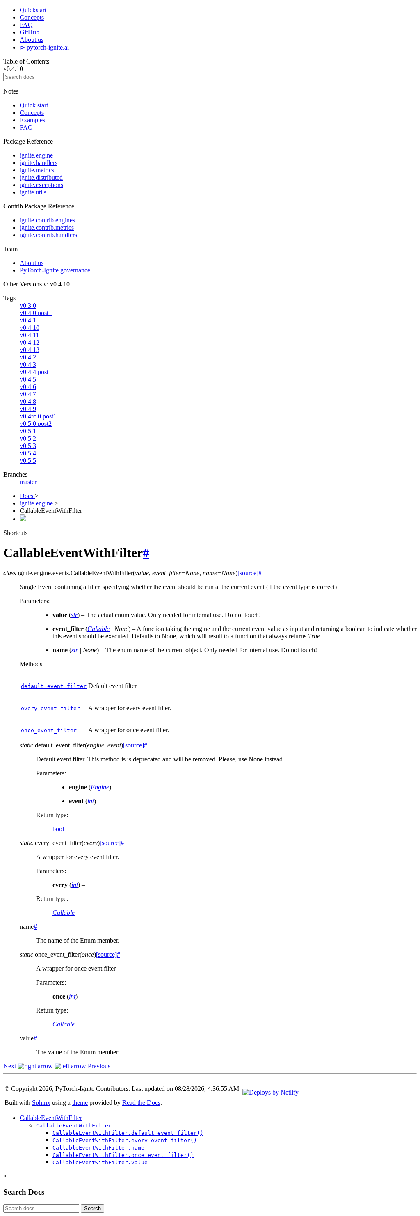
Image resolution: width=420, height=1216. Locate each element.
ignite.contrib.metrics (47, 227)
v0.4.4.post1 (36, 371)
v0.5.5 (28, 460)
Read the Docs (141, 1102)
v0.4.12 (29, 342)
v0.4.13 (29, 349)
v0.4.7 (28, 394)
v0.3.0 (28, 305)
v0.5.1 (28, 430)
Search (92, 1208)
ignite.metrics (37, 170)
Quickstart (33, 10)
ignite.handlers (38, 162)
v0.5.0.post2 (36, 423)
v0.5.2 (28, 438)
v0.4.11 (29, 334)
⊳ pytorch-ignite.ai (44, 47)
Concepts (32, 17)
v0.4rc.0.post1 (38, 416)
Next (10, 1066)
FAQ (26, 24)
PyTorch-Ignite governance (55, 270)
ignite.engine (36, 155)
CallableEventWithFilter (51, 1117)
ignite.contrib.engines (47, 220)
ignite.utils (33, 192)
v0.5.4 (28, 453)
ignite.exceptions (41, 184)
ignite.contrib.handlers (48, 234)
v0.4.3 (28, 364)
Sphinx (41, 1102)
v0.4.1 (28, 320)
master (28, 481)
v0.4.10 (29, 327)
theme (80, 1102)
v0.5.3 (28, 445)
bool (58, 828)
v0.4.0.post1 (36, 312)
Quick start (34, 105)
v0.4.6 (28, 386)
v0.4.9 (28, 408)
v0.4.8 (28, 401)
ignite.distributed (41, 177)
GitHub (29, 32)
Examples (32, 120)
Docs (27, 495)
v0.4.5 (28, 379)
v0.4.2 (28, 357)
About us (31, 39)
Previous (98, 1066)
